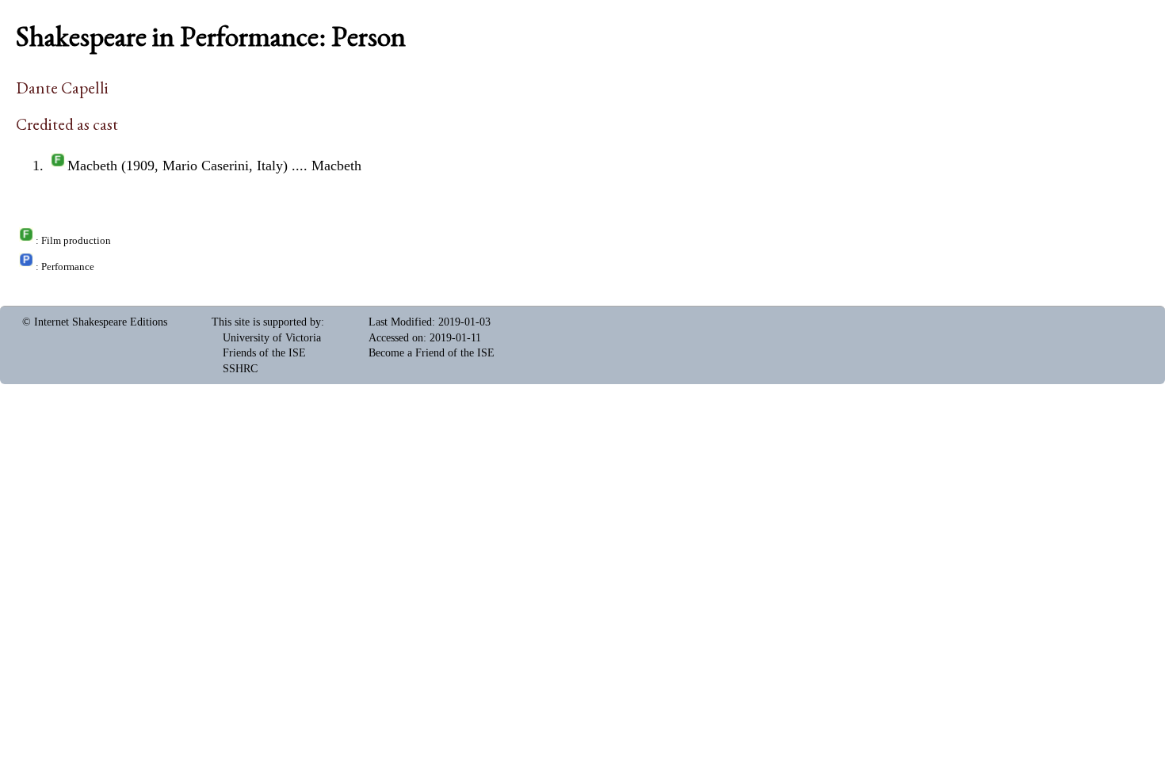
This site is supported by (266, 322)
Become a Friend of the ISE (432, 353)
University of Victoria (272, 338)
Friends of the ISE (264, 353)
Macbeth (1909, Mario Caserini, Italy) (177, 165)
